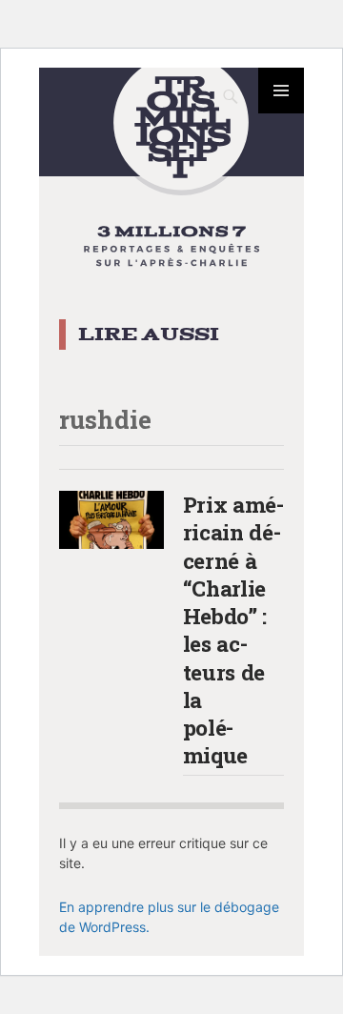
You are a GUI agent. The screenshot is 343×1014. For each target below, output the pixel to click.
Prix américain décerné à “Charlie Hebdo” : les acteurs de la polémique (234, 629)
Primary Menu (281, 90)
